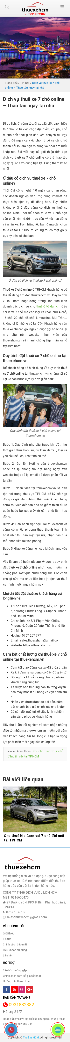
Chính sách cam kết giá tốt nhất (22, 975)
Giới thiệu (8, 933)
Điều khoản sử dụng (15, 950)
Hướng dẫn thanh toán (17, 981)
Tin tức (24, 83)
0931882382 (21, 1004)
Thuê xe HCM (31, 1037)
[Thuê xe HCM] (35, 7)
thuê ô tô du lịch (48, 306)
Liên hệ (7, 955)
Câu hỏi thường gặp (15, 970)
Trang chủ (11, 83)
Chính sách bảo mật (15, 944)
